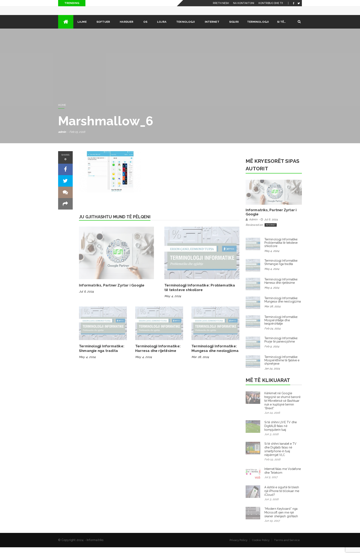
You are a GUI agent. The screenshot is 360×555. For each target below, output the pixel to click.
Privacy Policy (239, 547)
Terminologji (258, 29)
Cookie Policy (261, 547)
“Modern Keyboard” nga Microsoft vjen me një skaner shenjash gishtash (281, 520)
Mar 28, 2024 (200, 364)
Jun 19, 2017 (272, 528)
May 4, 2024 (172, 303)
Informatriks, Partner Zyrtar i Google (111, 293)
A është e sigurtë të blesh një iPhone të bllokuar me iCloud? (281, 498)
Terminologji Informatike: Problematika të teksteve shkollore (281, 250)
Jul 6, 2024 (86, 299)
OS (145, 29)
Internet (212, 29)
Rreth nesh (221, 3)
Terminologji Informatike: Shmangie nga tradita (281, 270)
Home (62, 112)
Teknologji (185, 29)
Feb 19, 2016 (272, 467)
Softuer (103, 29)
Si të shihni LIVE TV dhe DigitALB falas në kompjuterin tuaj (280, 433)
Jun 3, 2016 (271, 441)
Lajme (82, 29)
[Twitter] (299, 3)
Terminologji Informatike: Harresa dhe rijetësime (281, 288)
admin (62, 139)
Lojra (161, 29)
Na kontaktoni (243, 3)
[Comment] (65, 200)
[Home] (65, 29)
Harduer (126, 29)
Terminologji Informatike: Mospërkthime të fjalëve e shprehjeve (282, 368)
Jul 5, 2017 (271, 484)
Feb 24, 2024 (272, 336)
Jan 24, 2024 (272, 376)
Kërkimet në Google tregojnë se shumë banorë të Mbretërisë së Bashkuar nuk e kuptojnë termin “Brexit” (282, 408)
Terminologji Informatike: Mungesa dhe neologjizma (282, 307)
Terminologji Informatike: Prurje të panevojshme (281, 347)
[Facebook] (293, 3)
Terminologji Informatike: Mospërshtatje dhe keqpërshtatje (281, 328)
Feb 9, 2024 (271, 354)
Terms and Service (287, 547)
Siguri (234, 29)
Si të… (281, 29)
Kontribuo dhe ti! (271, 3)
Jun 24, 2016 (272, 420)
